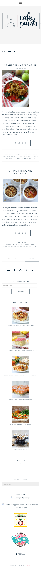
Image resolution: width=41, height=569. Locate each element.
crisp (4, 156)
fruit (25, 156)
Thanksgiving (17, 158)
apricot (26, 244)
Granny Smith (33, 156)
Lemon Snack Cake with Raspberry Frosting (20, 350)
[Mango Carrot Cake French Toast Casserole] (20, 364)
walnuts (32, 158)
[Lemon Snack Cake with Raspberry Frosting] (20, 340)
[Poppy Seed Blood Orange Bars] (20, 389)
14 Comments (21, 152)
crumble (10, 156)
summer (34, 246)
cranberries (32, 154)
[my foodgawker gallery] (20, 498)
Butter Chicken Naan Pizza (20, 424)
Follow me (21, 468)
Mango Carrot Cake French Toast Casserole (20, 375)
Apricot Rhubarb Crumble (20, 172)
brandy (32, 244)
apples (16, 154)
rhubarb (27, 246)
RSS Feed (21, 554)
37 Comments (21, 242)
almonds (19, 244)
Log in (28, 565)
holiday (9, 158)
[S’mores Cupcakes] (20, 438)
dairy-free (18, 156)
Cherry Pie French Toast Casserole (20, 325)
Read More (20, 143)
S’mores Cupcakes (20, 449)
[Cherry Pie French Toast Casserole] (20, 315)
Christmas (23, 154)
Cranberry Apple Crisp (20, 65)
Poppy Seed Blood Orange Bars (20, 399)
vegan (25, 158)
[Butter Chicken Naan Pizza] (20, 414)
